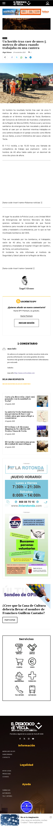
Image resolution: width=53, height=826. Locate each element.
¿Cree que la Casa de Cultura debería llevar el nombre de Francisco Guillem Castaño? (24, 609)
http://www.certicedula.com (24, 373)
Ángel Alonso (6, 52)
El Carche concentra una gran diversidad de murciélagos (20, 443)
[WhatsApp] (21, 57)
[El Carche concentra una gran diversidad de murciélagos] (42, 446)
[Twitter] (17, 57)
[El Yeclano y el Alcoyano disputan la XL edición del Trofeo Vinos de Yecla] (42, 431)
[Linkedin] (26, 57)
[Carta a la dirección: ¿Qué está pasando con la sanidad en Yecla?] (42, 401)
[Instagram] (28, 738)
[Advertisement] (26, 185)
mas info (11, 349)
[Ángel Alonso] (26, 280)
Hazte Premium (26, 316)
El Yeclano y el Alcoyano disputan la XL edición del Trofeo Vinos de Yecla (17, 429)
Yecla (5, 38)
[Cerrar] (51, 817)
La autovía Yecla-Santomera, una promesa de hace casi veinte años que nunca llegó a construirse (19, 415)
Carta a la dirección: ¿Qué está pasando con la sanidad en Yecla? (20, 399)
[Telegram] (31, 57)
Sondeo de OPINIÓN (25, 594)
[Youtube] (33, 738)
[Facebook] (12, 57)
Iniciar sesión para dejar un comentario (16, 384)
